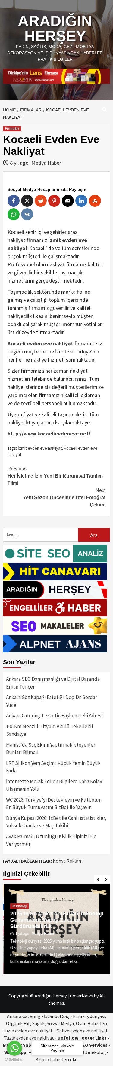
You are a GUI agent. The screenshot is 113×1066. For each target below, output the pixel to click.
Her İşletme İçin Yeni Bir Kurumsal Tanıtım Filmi (55, 476)
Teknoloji (18, 906)
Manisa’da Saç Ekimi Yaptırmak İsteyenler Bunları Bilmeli (50, 748)
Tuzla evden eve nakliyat (28, 1031)
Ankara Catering (23, 1016)
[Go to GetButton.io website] (14, 1060)
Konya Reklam (68, 861)
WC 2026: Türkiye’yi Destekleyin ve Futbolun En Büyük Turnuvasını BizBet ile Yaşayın (54, 803)
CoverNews (81, 996)
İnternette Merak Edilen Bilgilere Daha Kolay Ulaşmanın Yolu (54, 785)
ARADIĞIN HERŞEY (55, 28)
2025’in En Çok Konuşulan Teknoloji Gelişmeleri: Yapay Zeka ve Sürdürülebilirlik (55, 920)
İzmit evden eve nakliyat (40, 448)
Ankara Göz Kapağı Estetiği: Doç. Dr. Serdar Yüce (51, 701)
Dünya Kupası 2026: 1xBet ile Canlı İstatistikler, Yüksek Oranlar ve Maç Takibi (56, 822)
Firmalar (12, 129)
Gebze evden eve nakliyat (82, 1031)
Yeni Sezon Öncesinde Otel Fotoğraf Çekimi (64, 497)
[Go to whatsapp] (14, 1048)
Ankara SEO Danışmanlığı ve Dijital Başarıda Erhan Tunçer (53, 683)
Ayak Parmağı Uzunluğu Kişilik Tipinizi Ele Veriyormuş (51, 840)
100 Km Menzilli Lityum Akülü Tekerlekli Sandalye (49, 730)
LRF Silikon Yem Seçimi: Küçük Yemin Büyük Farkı (53, 767)
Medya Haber (46, 162)
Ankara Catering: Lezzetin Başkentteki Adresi (54, 715)
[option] (56, 929)
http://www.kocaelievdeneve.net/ (49, 433)
